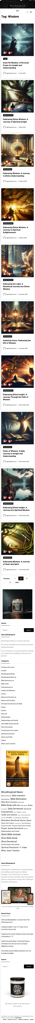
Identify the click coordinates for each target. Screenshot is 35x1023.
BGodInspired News (8, 677)
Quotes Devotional (15, 828)
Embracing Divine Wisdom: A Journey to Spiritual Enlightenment (15, 230)
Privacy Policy (12, 1019)
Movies (23, 820)
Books (30, 805)
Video (24, 847)
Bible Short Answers (9, 802)
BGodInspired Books (8, 674)
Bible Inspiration (18, 796)
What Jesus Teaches (8, 744)
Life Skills (9, 817)
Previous (6, 578)
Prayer (5, 58)
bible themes (24, 805)
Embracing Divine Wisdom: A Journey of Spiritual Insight (15, 120)
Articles (3, 670)
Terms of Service (23, 1019)
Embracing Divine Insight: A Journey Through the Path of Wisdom (15, 397)
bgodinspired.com (11, 73)
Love (13, 817)
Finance (19, 812)
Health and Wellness (8, 690)
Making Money (25, 817)
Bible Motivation (18, 799)
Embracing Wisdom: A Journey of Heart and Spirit (16, 562)
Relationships (5, 717)
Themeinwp (18, 1018)
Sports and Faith (6, 737)
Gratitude (24, 812)
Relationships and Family (9, 720)
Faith (15, 812)
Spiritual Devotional (8, 115)
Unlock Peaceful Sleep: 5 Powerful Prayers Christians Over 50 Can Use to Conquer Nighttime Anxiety (15, 943)
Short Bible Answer (11, 834)
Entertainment (6, 687)
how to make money (25, 815)
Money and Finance (8, 697)
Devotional (27, 809)
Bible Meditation (5, 799)
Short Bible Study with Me (10, 724)
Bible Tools (5, 684)
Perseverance (18, 823)
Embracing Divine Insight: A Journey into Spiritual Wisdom (16, 508)
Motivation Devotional (10, 820)
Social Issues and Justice (9, 730)
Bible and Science (6, 796)
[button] (17, 11)
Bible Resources (6, 680)
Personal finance (26, 823)
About (32, 1019)
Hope (19, 815)
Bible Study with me (10, 805)
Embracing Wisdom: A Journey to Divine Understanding (16, 174)
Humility (3, 817)
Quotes (3, 710)
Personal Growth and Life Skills (11, 704)
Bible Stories (21, 802)
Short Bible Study (9, 838)
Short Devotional (7, 169)
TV (20, 847)
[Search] (27, 12)
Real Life (4, 714)
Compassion (4, 809)
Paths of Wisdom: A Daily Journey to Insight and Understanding (14, 453)
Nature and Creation (8, 700)
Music (29, 820)
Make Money (18, 817)
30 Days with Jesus (7, 667)
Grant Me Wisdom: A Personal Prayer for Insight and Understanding (16, 65)
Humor (3, 694)
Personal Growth (6, 826)
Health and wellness (9, 815)
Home (4, 1019)
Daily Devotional (15, 808)
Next (17, 582)
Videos (3, 740)
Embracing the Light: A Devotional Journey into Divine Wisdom (16, 286)
